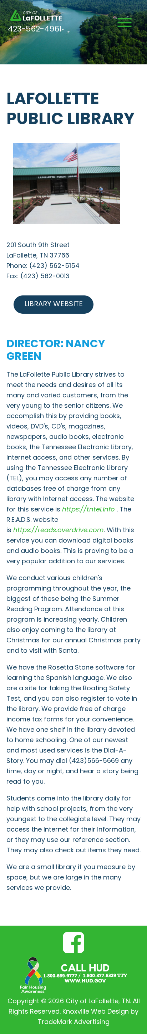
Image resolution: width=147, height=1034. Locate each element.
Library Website (53, 304)
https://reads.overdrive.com (58, 530)
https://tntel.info (89, 510)
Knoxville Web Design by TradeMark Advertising (88, 1017)
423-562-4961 (35, 29)
